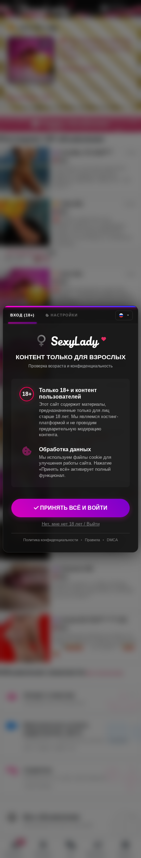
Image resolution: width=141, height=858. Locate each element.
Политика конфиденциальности (50, 540)
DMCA (112, 540)
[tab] (22, 315)
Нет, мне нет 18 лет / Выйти (71, 523)
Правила (92, 540)
